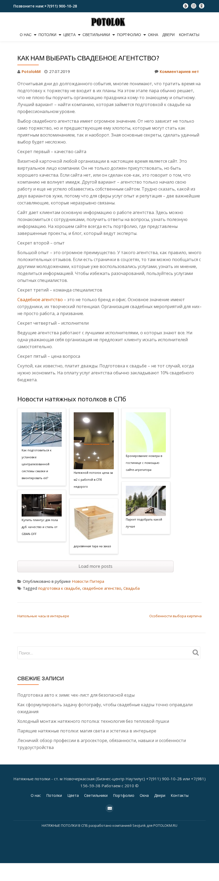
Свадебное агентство (40, 299)
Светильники (96, 35)
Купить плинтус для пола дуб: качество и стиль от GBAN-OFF (40, 527)
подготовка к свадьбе (59, 588)
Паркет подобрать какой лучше (144, 522)
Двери (168, 35)
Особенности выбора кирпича (175, 616)
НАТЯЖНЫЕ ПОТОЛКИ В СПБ (65, 825)
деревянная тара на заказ (92, 546)
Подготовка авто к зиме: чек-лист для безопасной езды (76, 695)
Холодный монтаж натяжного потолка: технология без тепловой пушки (93, 721)
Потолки (47, 35)
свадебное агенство (101, 588)
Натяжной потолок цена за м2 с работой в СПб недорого (93, 479)
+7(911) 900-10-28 (60, 6)
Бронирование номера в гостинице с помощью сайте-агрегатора (144, 463)
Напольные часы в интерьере (43, 616)
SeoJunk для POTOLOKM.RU (154, 825)
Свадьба (131, 588)
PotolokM (31, 71)
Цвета (69, 35)
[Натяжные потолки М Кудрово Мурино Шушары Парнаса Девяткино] (109, 21)
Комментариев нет (179, 71)
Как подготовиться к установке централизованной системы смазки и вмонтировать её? (37, 464)
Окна (153, 35)
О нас (26, 35)
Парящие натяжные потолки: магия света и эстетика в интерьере (86, 731)
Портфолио (129, 35)
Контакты (189, 35)
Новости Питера (88, 581)
